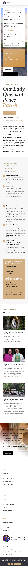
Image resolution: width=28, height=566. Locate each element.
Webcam (8, 453)
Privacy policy (18, 564)
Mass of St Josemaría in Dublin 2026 (13, 365)
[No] (26, 561)
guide (10, 42)
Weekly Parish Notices (10, 74)
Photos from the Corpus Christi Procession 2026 (13, 400)
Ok (8, 564)
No (12, 564)
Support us (9, 112)
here (9, 443)
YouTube (13, 436)
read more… (8, 63)
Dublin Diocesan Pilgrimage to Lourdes (13, 333)
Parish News (8, 69)
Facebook (6, 436)
